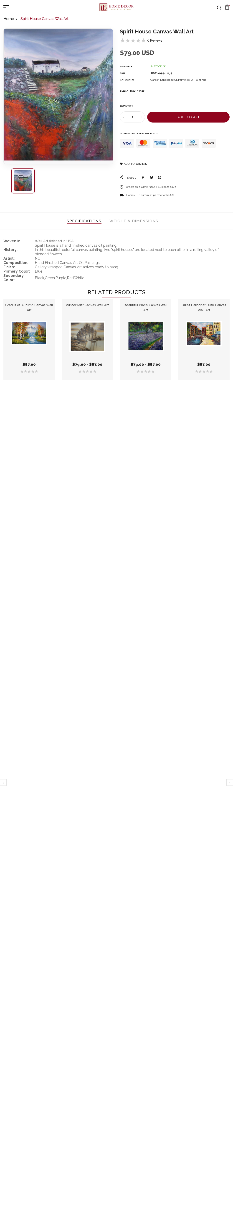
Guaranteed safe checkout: (139, 133)
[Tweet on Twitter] (151, 177)
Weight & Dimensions (133, 221)
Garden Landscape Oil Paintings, (170, 79)
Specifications (84, 221)
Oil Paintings (198, 79)
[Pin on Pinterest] (159, 177)
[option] (58, 96)
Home (8, 19)
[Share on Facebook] (143, 177)
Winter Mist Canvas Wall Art (87, 305)
